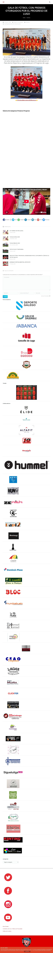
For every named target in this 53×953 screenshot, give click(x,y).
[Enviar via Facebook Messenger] (45, 220)
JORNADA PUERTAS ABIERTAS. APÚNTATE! (20, 262)
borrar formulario (45, 296)
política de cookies (32, 950)
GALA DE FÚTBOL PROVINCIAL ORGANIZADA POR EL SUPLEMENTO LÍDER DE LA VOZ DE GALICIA (29, 256)
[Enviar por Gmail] (39, 220)
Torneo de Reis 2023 (15, 237)
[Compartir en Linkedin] (27, 220)
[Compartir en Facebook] (6, 220)
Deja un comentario (18, 22)
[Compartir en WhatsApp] (20, 220)
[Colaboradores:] (26, 409)
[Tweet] (14, 220)
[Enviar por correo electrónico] (33, 220)
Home (24, 17)
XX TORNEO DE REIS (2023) (16, 230)
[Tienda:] (26, 392)
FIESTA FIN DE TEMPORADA (16, 249)
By (12, 24)
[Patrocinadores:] (26, 305)
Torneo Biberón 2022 (15, 243)
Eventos (28, 17)
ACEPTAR (27, 951)
